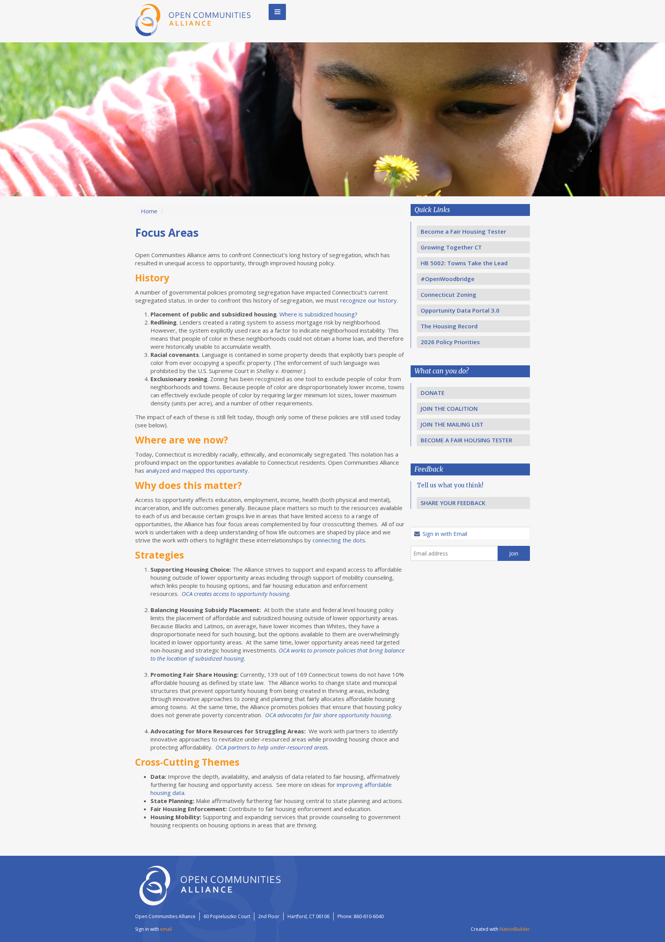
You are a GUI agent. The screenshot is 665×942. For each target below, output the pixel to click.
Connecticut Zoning (448, 294)
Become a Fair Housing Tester (463, 231)
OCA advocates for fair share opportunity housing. (329, 715)
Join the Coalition (449, 408)
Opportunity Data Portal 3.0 (460, 310)
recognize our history (368, 300)
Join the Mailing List (452, 424)
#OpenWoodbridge (448, 279)
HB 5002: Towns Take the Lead (464, 263)
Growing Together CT (451, 247)
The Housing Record (449, 326)
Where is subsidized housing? (318, 314)
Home (149, 211)
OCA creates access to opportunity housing (235, 593)
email (166, 929)
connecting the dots (338, 540)
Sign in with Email (444, 533)
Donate (432, 393)
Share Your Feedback (453, 503)
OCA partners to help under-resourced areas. (272, 747)
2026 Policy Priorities (450, 342)
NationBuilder (515, 929)
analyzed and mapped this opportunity (197, 470)
